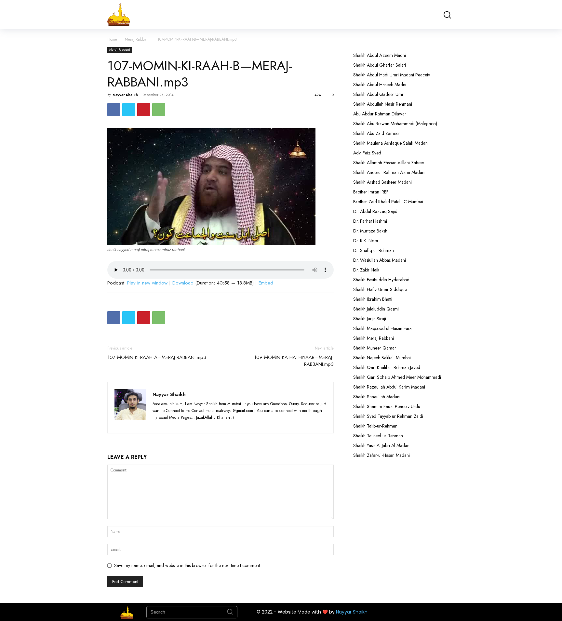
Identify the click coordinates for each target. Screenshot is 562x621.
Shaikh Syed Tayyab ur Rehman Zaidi (388, 416)
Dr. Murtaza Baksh (370, 231)
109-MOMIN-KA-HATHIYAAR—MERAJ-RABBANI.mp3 (294, 361)
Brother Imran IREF (371, 192)
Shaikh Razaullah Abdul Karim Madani (389, 387)
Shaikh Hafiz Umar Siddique (380, 289)
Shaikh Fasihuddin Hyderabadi (381, 279)
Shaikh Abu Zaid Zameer (376, 133)
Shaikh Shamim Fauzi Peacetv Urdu (386, 406)
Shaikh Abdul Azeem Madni (379, 55)
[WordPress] (195, 424)
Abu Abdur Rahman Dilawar (379, 114)
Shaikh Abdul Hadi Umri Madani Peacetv (391, 75)
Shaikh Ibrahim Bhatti (372, 299)
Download (183, 282)
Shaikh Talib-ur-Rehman (375, 426)
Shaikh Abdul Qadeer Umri (379, 94)
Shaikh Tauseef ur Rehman (378, 435)
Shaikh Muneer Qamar (374, 348)
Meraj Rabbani (137, 39)
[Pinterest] (143, 109)
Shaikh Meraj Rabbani (373, 338)
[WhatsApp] (158, 109)
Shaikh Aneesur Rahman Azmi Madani (389, 172)
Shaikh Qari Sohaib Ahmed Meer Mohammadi (397, 377)
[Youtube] (206, 424)
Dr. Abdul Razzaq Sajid (375, 211)
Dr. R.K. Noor (366, 240)
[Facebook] (113, 109)
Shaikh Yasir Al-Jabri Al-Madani (381, 445)
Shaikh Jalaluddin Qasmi (376, 309)
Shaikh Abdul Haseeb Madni (379, 84)
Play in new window (147, 282)
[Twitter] (128, 109)
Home (112, 39)
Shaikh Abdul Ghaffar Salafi (379, 65)
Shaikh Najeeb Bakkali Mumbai (382, 357)
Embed (266, 282)
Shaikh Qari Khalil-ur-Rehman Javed (386, 367)
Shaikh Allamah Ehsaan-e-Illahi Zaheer (388, 162)
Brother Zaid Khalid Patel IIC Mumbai (388, 201)
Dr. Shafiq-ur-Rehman (373, 250)
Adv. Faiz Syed (367, 153)
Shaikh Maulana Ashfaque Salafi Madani (391, 143)
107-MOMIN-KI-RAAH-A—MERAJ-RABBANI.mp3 (156, 357)
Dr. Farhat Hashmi (370, 221)
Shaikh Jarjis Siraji (369, 318)
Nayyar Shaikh (125, 94)
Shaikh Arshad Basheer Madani (382, 182)
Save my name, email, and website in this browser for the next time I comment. (187, 565)
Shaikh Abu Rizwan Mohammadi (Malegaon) (395, 123)
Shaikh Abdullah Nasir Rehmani (382, 104)
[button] (447, 14)
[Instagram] (171, 424)
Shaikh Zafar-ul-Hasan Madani (381, 455)
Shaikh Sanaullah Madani (376, 396)
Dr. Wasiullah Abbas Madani (379, 260)
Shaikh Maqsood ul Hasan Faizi (382, 328)
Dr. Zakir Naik (366, 270)
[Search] (229, 612)
